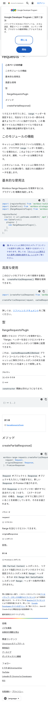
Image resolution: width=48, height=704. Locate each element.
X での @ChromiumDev (12, 668)
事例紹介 (6, 648)
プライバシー (17, 692)
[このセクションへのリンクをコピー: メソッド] (17, 438)
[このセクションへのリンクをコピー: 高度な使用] (20, 268)
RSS (3, 680)
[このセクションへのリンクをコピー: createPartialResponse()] (34, 445)
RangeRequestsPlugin (15, 425)
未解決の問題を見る (10, 632)
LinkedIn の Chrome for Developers (17, 676)
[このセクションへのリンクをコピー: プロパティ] (12, 371)
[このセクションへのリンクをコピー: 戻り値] (9, 552)
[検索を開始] (27, 3)
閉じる (24, 40)
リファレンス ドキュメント (26, 310)
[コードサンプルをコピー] (44, 200)
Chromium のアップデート (13, 643)
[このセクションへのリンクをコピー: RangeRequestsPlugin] (31, 330)
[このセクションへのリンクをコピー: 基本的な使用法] (27, 180)
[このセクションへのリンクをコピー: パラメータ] (12, 511)
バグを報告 (6, 628)
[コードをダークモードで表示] (39, 200)
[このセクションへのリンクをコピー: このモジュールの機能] (36, 136)
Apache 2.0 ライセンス (36, 600)
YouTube (5, 672)
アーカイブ (6, 652)
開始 (24, 49)
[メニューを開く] (4, 3)
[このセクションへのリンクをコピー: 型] (8, 322)
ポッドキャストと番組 (11, 656)
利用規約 (6, 692)
